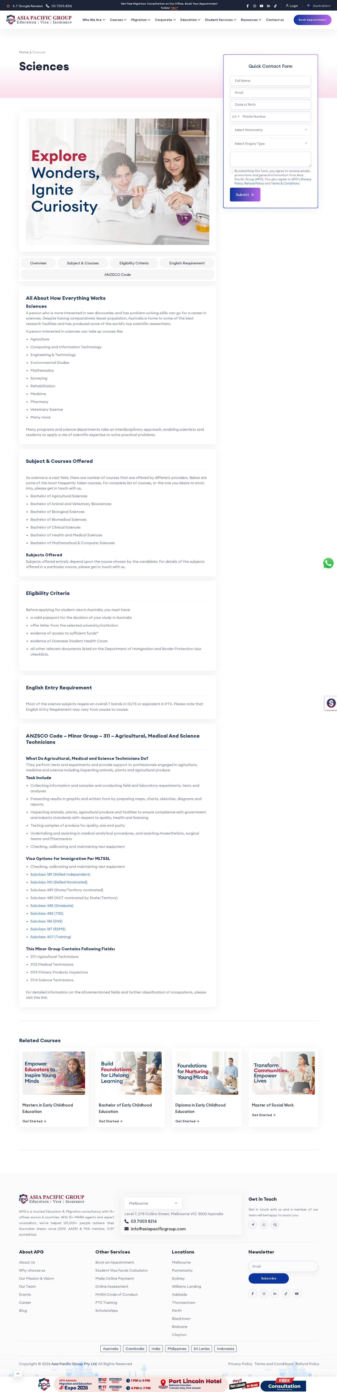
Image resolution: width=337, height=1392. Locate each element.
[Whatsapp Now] (264, 1224)
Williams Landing (186, 1286)
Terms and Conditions (273, 1363)
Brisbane (179, 1326)
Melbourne (181, 1262)
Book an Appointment (114, 1262)
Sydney (178, 1278)
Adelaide (179, 1294)
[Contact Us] (253, 1224)
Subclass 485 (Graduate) (51, 905)
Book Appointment (312, 19)
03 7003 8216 (62, 6)
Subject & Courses (83, 263)
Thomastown (183, 1302)
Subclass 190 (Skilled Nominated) (58, 882)
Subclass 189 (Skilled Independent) (60, 874)
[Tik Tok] (286, 1293)
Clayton (179, 1334)
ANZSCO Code (117, 274)
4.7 (27, 6)
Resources (249, 20)
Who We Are (92, 20)
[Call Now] (275, 1224)
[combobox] (235, 117)
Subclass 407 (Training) (50, 936)
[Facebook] (247, 6)
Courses (116, 20)
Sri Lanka (202, 1348)
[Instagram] (254, 6)
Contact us (275, 20)
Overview (38, 263)
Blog (23, 1310)
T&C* (174, 7)
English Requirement (187, 263)
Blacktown (181, 1318)
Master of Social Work (273, 1105)
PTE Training (106, 1302)
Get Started (32, 1121)
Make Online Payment (114, 1278)
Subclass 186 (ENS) (46, 921)
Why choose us (32, 1270)
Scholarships (106, 1310)
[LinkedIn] (268, 6)
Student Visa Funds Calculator (121, 1270)
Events (25, 1294)
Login (293, 6)
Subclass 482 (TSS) (46, 913)
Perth (177, 1310)
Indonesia (225, 1348)
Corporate (163, 20)
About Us (27, 1262)
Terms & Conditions (285, 183)
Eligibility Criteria (134, 263)
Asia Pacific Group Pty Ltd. (74, 1363)
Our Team (27, 1286)
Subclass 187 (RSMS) (48, 929)
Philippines (177, 1348)
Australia (110, 1348)
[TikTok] (275, 6)
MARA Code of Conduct (116, 1294)
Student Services (219, 20)
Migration (139, 20)
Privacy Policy (240, 1363)
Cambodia (135, 1348)
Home (23, 52)
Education (188, 20)
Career (25, 1302)
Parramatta (182, 1270)
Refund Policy (254, 183)
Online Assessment (111, 1286)
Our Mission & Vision (36, 1278)
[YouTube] (261, 6)
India (156, 1348)
